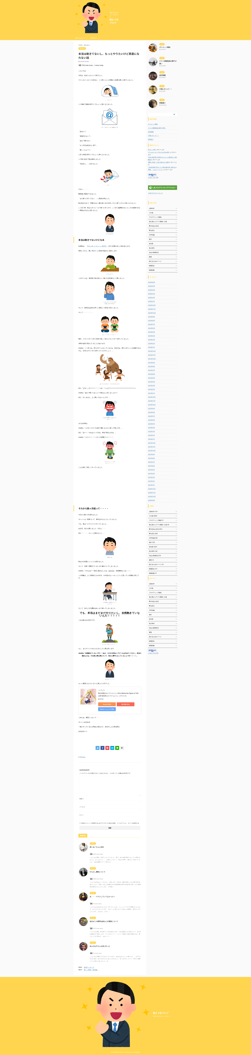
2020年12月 (152, 489)
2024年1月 (151, 347)
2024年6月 (151, 328)
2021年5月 (151, 469)
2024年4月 (151, 336)
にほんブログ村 (153, 177)
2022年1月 (151, 439)
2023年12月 (152, 351)
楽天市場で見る (125, 704)
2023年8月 (151, 366)
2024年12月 (152, 305)
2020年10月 (152, 496)
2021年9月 (151, 454)
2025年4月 (151, 290)
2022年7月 (151, 416)
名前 (81, 799)
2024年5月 (151, 332)
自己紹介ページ (95, 38)
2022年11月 (151, 401)
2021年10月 (152, 450)
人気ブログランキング (155, 193)
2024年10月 (152, 313)
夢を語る (82, 757)
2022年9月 (151, 408)
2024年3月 (151, 339)
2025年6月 (151, 282)
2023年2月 (151, 389)
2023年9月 (151, 362)
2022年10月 (152, 404)
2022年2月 (151, 435)
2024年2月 (151, 343)
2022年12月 (152, 397)
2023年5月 (151, 378)
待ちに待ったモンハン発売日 (96, 246)
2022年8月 (151, 412)
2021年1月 (151, 485)
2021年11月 (151, 447)
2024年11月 (152, 309)
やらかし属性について (97, 872)
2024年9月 (151, 316)
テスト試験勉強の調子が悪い (157, 128)
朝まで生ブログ (161, 1013)
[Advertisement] (109, 487)
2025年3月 (151, 294)
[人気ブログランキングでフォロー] (162, 188)
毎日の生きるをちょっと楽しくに (162, 1016)
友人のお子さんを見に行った (100, 946)
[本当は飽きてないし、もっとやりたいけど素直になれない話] (112, 748)
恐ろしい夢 (151, 149)
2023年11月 (152, 355)
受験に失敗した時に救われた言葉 (158, 162)
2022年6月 (151, 420)
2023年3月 (151, 385)
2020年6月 (151, 500)
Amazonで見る (107, 704)
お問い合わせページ (81, 38)
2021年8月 (151, 458)
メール (82, 807)
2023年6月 (151, 374)
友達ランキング (89, 967)
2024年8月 (151, 320)
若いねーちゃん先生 (97, 847)
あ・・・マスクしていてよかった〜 (102, 896)
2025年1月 (151, 301)
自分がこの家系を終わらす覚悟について (104, 921)
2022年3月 (151, 431)
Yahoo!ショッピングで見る (107, 709)
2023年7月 (151, 370)
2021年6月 (151, 466)
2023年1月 (151, 393)
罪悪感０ (162, 103)
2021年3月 (151, 477)
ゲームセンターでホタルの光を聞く (159, 152)
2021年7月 (151, 462)
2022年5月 (151, 424)
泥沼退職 (162, 75)
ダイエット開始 (164, 47)
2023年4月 (151, 381)
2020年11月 (152, 492)
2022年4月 (151, 427)
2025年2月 (151, 297)
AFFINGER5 (136, 1052)
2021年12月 (151, 443)
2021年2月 (151, 481)
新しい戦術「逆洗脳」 (91, 970)
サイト (81, 815)
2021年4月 (151, 473)
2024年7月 (151, 324)
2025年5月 (151, 286)
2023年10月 (152, 359)
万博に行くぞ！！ (165, 89)
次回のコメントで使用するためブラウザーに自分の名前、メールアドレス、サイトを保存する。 (110, 823)
